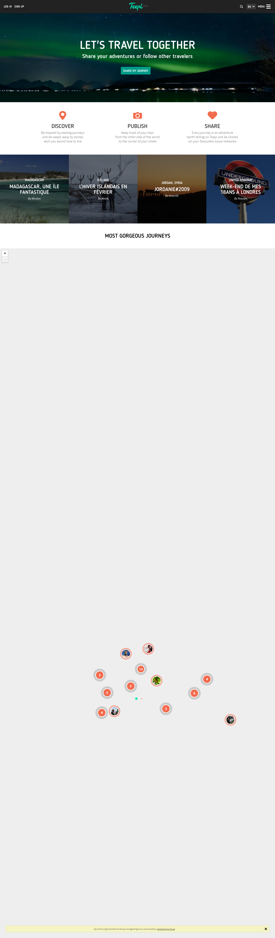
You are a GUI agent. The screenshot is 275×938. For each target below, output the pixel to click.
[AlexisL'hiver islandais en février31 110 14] (126, 653)
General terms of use (166, 929)
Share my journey (135, 71)
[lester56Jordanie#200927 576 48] (156, 680)
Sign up (19, 6)
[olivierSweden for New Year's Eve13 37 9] (148, 649)
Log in (8, 6)
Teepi (137, 6)
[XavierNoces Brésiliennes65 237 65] (114, 711)
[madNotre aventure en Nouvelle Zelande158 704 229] (230, 719)
